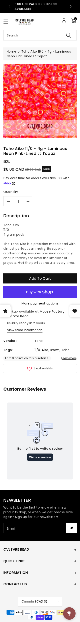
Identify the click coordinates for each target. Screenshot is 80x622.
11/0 (37, 350)
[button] (7, 21)
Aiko (45, 350)
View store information (24, 330)
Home (11, 51)
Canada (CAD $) (34, 601)
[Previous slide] (9, 6)
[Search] (68, 35)
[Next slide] (71, 6)
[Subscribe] (71, 528)
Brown (55, 350)
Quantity (10, 192)
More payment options (40, 303)
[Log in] (64, 21)
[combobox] (40, 35)
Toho (65, 350)
